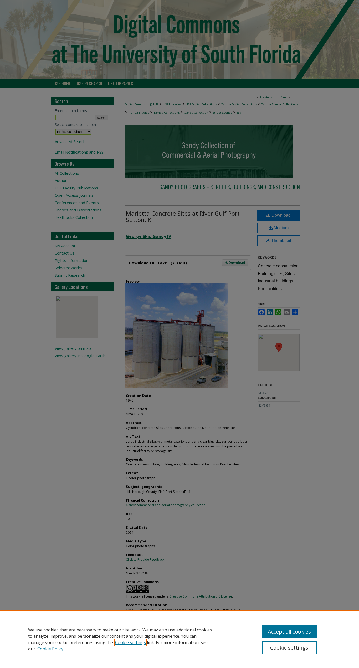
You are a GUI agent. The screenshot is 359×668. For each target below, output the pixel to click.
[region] (179, 639)
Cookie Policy (50, 649)
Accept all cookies (289, 631)
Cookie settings (130, 642)
